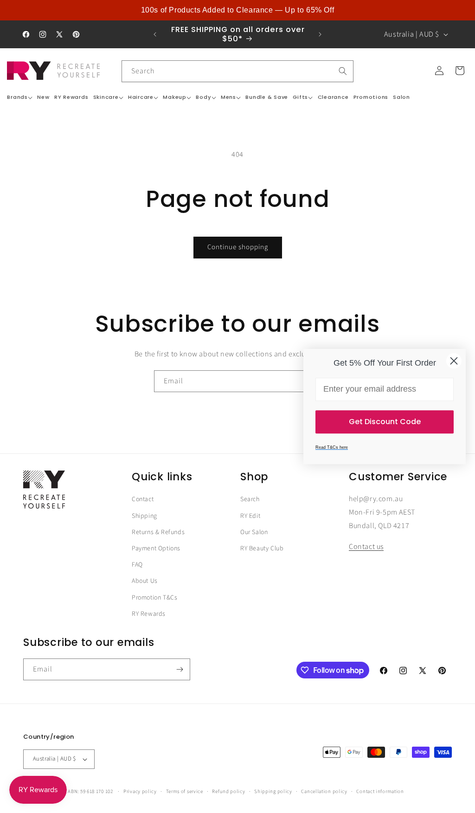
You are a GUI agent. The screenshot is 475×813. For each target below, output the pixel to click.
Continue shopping (237, 247)
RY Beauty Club (261, 548)
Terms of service (184, 791)
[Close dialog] (454, 361)
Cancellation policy (324, 791)
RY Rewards (149, 614)
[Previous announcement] (155, 34)
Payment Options (156, 548)
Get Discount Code (385, 421)
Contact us (366, 547)
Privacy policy (140, 791)
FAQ (137, 564)
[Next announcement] (320, 34)
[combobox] (237, 71)
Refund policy (228, 791)
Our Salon (254, 532)
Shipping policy (273, 791)
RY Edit (250, 516)
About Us (145, 581)
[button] (20, 97)
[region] (237, 10)
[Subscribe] (179, 669)
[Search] (343, 71)
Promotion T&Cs (154, 597)
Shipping (144, 516)
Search (250, 499)
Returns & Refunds (158, 532)
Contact (143, 499)
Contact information (380, 791)
